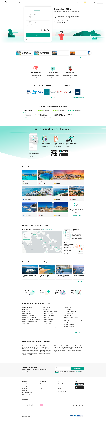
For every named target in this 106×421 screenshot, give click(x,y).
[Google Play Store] (63, 151)
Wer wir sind (43, 383)
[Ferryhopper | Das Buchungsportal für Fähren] (5, 2)
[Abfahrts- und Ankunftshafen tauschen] (47, 15)
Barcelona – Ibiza (26, 309)
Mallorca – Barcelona (48, 319)
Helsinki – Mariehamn (27, 325)
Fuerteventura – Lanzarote (28, 315)
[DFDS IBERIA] (71, 92)
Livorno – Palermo (47, 317)
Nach (30, 16)
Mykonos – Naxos (47, 323)
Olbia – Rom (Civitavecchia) (49, 327)
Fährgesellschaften (26, 394)
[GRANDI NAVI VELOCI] (40, 92)
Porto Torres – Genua (68, 315)
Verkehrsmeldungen (62, 391)
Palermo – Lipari (67, 307)
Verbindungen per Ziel (27, 392)
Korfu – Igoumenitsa (47, 307)
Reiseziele (24, 388)
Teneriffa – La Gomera (69, 326)
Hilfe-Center (60, 386)
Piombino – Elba (67, 309)
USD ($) (93, 2)
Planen (26, 2)
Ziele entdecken (76, 215)
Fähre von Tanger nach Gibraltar (29, 321)
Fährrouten (24, 390)
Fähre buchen (25, 399)
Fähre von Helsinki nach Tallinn (29, 317)
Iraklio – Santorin (26, 329)
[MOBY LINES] (34, 92)
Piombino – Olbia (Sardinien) (70, 311)
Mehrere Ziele (44, 9)
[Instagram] (76, 405)
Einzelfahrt (30, 9)
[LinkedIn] (82, 405)
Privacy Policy (77, 371)
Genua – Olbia (25, 323)
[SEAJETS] (77, 92)
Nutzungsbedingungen (35, 415)
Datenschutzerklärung (48, 415)
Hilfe (81, 2)
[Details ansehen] (27, 371)
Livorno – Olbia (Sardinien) (49, 315)
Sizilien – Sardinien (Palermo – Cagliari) (73, 320)
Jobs (41, 388)
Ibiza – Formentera (26, 327)
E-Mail (57, 367)
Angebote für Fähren (33, 351)
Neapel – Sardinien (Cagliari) (49, 325)
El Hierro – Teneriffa (26, 313)
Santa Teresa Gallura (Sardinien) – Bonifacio (71, 318)
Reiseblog (24, 386)
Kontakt (59, 388)
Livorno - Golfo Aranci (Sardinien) (50, 311)
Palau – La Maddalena (48, 329)
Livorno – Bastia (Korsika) (48, 313)
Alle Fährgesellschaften (78, 97)
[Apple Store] (63, 154)
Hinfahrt (30, 21)
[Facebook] (73, 405)
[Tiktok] (79, 405)
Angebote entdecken (85, 57)
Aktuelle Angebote (18, 2)
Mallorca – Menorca (47, 321)
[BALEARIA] (46, 92)
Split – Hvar (66, 322)
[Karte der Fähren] (42, 242)
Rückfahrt (31, 24)
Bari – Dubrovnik (26, 311)
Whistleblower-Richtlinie (58, 415)
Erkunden (32, 2)
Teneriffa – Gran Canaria (69, 324)
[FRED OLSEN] (65, 92)
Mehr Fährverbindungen (78, 332)
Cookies (42, 415)
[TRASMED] (53, 92)
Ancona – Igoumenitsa (27, 307)
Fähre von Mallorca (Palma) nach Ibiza (31, 319)
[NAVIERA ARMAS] (59, 92)
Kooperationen (43, 386)
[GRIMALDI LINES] (28, 92)
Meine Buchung (74, 2)
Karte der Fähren (47, 229)
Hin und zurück (37, 9)
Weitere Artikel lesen (79, 281)
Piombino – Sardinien (68, 313)
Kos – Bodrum (46, 309)
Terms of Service (58, 372)
